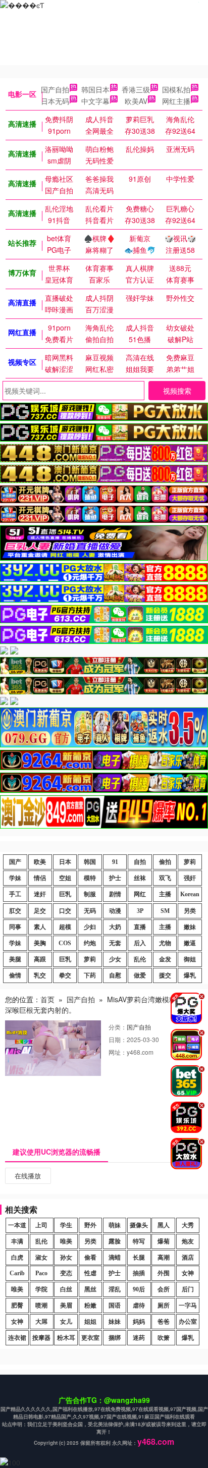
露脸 (115, 1241)
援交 (165, 975)
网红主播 (176, 101)
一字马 (188, 1305)
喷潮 (41, 1305)
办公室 (188, 1321)
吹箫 (164, 1337)
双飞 (165, 878)
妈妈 (139, 1321)
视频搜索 (177, 391)
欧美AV (136, 101)
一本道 (17, 1225)
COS (65, 943)
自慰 (115, 975)
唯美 (66, 1241)
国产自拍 (55, 89)
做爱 (140, 975)
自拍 (140, 861)
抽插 (139, 1273)
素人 (40, 927)
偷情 (15, 975)
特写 (139, 1241)
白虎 (17, 1257)
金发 (165, 959)
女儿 (66, 1321)
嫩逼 (190, 943)
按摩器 (41, 1337)
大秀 (188, 1225)
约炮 (90, 943)
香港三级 (136, 89)
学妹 (15, 878)
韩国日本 (95, 89)
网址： (118, 1052)
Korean (189, 894)
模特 (90, 878)
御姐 (190, 959)
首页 (47, 999)
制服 (90, 894)
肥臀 (17, 1305)
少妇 (90, 927)
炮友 (188, 1241)
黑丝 (90, 1289)
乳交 (40, 975)
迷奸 (40, 894)
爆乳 (190, 975)
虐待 (139, 1305)
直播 (140, 927)
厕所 (164, 1305)
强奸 (190, 878)
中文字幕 (95, 101)
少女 (115, 959)
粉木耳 (66, 1337)
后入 (140, 943)
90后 (139, 1289)
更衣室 (90, 1337)
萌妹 (115, 1225)
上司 (41, 1225)
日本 (65, 861)
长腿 (139, 1257)
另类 (190, 910)
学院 (41, 1289)
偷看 (90, 1257)
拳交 (65, 975)
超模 (65, 927)
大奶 (115, 927)
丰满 (17, 1241)
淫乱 (115, 1289)
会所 (164, 1289)
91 (115, 861)
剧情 (115, 894)
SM (165, 910)
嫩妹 (190, 927)
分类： (118, 1026)
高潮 (164, 1257)
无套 (115, 943)
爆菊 (164, 1241)
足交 (40, 910)
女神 (188, 1273)
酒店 (188, 1257)
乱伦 (140, 959)
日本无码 (55, 101)
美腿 (15, 959)
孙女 (66, 1257)
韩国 (90, 861)
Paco (41, 1273)
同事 (15, 927)
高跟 (40, 959)
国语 (115, 1305)
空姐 (65, 878)
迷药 (139, 1337)
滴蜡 (115, 1257)
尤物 (165, 943)
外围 (164, 1273)
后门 (188, 1289)
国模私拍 (176, 89)
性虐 (90, 1273)
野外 (90, 1225)
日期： (118, 1039)
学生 (66, 1225)
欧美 (40, 861)
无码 (90, 910)
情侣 (40, 878)
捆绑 (115, 1337)
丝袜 (140, 878)
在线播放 (28, 1175)
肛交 (15, 910)
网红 (140, 894)
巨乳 (65, 894)
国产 (15, 861)
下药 (90, 975)
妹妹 (115, 1321)
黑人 (164, 1225)
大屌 (41, 1321)
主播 (165, 894)
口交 (65, 910)
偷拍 (165, 861)
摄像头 (139, 1225)
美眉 (66, 1305)
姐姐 (90, 1321)
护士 (115, 878)
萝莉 (190, 861)
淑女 (41, 1257)
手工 (15, 894)
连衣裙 (17, 1337)
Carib (17, 1273)
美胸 (40, 943)
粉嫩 (90, 1305)
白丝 (66, 1289)
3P (140, 910)
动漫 (115, 910)
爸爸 (164, 1321)
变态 (66, 1273)
